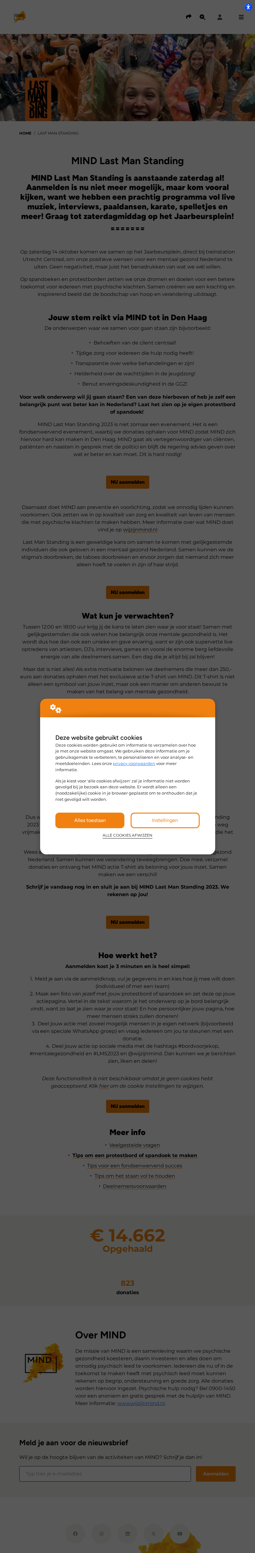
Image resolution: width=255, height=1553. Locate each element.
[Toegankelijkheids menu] (248, 7)
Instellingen (165, 820)
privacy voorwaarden (134, 763)
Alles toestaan (90, 820)
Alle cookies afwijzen (127, 835)
